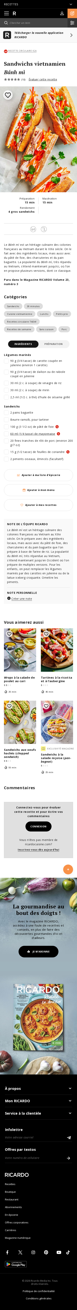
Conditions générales (39, 1298)
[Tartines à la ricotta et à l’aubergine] (57, 650)
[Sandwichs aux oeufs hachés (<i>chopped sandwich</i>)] (20, 722)
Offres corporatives (16, 1222)
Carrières (10, 1230)
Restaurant (11, 1199)
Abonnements (13, 1207)
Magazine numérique (18, 1238)
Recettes (10, 1184)
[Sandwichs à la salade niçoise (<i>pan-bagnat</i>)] (57, 722)
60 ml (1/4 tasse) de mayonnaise (32, 434)
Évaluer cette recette (43, 79)
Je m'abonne (41, 951)
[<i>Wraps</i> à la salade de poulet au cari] (20, 650)
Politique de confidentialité (39, 1291)
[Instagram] (34, 1252)
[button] (72, 13)
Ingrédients (23, 344)
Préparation (53, 344)
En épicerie (11, 1215)
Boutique (10, 1192)
